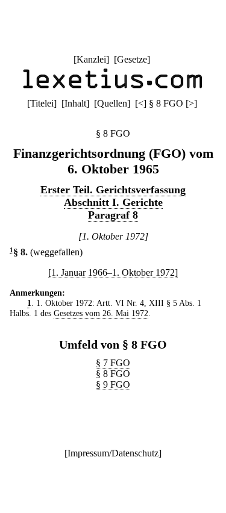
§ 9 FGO (113, 384)
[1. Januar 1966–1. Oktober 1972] (113, 272)
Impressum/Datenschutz (113, 453)
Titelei (42, 103)
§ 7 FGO (113, 363)
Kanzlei (91, 59)
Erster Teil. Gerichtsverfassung (113, 190)
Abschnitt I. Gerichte (113, 202)
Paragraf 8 (113, 215)
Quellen (112, 103)
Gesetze (132, 59)
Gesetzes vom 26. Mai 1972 (101, 313)
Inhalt (75, 103)
